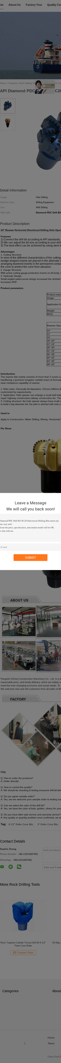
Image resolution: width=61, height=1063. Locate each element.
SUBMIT (30, 557)
